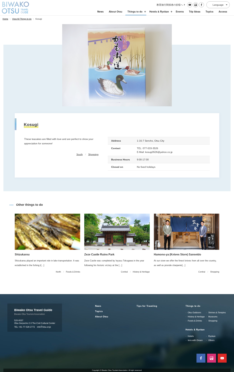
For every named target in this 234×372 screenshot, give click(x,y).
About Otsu (115, 11)
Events (180, 11)
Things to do (135, 11)
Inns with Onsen (195, 340)
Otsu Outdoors (194, 312)
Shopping (93, 154)
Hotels (191, 336)
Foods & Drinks (195, 321)
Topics (209, 11)
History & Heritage (196, 317)
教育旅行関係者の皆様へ (170, 4)
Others (211, 340)
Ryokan (211, 336)
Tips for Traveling (147, 306)
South (79, 154)
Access (223, 11)
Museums (212, 317)
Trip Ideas (194, 11)
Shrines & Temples (217, 312)
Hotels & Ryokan (159, 11)
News (100, 11)
